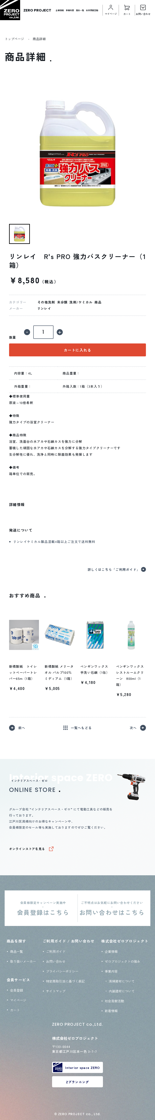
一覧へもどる (81, 727)
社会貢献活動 (92, 10)
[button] (19, 234)
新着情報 (111, 1010)
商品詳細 (39, 38)
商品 (98, 302)
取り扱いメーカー (23, 961)
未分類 (62, 302)
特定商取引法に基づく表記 (65, 981)
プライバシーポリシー (62, 971)
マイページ (18, 1000)
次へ (133, 727)
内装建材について (122, 991)
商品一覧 (80, 10)
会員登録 (16, 990)
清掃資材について (122, 981)
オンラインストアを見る (27, 849)
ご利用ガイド (55, 951)
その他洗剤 (46, 302)
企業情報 (60, 10)
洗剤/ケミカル (80, 302)
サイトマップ (55, 991)
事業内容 (70, 10)
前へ (21, 727)
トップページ (14, 38)
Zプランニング (77, 1081)
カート (15, 1010)
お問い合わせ (55, 961)
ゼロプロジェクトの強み (122, 961)
